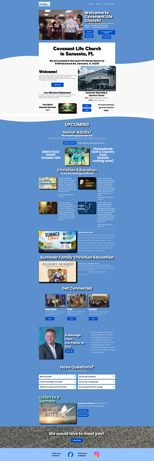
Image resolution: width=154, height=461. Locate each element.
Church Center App (109, 4)
